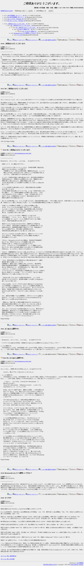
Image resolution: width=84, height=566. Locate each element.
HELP (6, 11)
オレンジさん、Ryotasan (14, 19)
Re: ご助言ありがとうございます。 (21, 25)
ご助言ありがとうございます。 (16, 23)
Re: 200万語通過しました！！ (16, 17)
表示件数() (39, 11)
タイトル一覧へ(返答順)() (8, 556)
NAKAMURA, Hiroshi (77, 564)
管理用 (3, 11)
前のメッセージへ (19, 40)
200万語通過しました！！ (14, 15)
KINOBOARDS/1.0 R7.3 (50, 564)
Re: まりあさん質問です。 (30, 31)
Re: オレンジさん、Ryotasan (15, 20)
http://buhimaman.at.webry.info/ (23, 153)
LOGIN (11, 11)
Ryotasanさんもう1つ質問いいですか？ (25, 33)
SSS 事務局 (80, 563)
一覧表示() (17, 11)
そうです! (20, 35)
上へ (10, 40)
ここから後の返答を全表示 (48, 40)
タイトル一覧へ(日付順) (8, 559)
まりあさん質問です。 (23, 29)
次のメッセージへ (32, 40)
